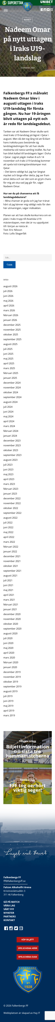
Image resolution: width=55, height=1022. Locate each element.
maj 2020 (8, 648)
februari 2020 (10, 662)
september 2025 (12, 339)
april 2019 (8, 710)
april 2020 (8, 652)
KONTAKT (9, 920)
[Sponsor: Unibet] (46, 4)
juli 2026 (7, 291)
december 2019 (12, 672)
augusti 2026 (10, 286)
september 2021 (12, 570)
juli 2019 (7, 696)
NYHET (27, 19)
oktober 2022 (10, 508)
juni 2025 (8, 353)
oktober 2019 (10, 681)
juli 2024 (7, 406)
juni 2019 (8, 701)
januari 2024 (10, 435)
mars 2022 (9, 541)
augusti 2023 (10, 459)
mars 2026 (9, 310)
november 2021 (12, 561)
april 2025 (8, 363)
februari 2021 (10, 604)
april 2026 (8, 305)
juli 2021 (7, 580)
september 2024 (12, 397)
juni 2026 (8, 296)
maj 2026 (8, 300)
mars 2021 (9, 599)
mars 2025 (9, 368)
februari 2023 (10, 488)
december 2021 (12, 556)
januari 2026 (10, 320)
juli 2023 (7, 464)
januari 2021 (10, 609)
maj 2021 (8, 590)
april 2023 (8, 479)
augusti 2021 (10, 575)
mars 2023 (9, 484)
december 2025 (12, 324)
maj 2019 (8, 705)
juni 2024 (8, 411)
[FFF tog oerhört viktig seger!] (27, 786)
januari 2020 (10, 667)
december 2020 (12, 614)
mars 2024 (9, 426)
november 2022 (12, 503)
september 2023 (12, 455)
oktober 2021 (10, 566)
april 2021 (8, 594)
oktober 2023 (10, 450)
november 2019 (12, 676)
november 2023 (12, 445)
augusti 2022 (10, 517)
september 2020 (12, 628)
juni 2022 (8, 527)
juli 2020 (7, 638)
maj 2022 (8, 532)
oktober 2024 (10, 392)
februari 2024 (10, 431)
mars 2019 (9, 715)
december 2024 (12, 382)
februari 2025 (10, 373)
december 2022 (12, 498)
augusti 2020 (10, 633)
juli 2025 (7, 349)
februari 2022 (10, 546)
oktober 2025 (10, 334)
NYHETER (9, 912)
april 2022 (8, 537)
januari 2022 (10, 551)
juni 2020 (8, 643)
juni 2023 (8, 469)
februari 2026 (10, 315)
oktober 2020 (10, 623)
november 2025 (12, 329)
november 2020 (12, 619)
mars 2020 (9, 657)
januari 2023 (10, 493)
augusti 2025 (10, 344)
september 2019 (12, 686)
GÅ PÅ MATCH (12, 901)
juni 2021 (8, 585)
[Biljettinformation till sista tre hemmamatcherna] (27, 749)
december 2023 (12, 440)
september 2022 (12, 513)
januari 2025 (10, 377)
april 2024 (8, 421)
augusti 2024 (10, 402)
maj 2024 (8, 416)
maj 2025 (8, 358)
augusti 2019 (10, 691)
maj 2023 (8, 474)
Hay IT (36, 1013)
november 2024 (12, 387)
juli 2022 (7, 522)
